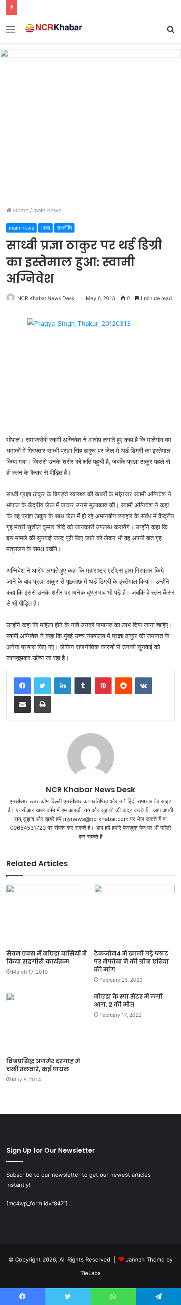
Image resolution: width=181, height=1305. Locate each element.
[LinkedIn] (62, 685)
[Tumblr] (83, 685)
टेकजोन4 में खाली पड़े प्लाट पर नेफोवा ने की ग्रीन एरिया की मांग (131, 961)
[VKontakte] (143, 685)
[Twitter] (42, 685)
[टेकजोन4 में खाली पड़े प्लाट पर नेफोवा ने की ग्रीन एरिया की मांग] (134, 915)
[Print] (42, 704)
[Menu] (10, 31)
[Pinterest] (103, 685)
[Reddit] (123, 685)
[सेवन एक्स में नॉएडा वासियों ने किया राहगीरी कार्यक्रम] (46, 915)
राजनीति (64, 228)
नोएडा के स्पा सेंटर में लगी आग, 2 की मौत (128, 1000)
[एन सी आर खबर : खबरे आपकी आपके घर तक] (54, 29)
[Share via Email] (22, 704)
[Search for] (170, 31)
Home (20, 210)
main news (47, 210)
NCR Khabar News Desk (46, 298)
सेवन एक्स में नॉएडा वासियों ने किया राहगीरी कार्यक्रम (46, 957)
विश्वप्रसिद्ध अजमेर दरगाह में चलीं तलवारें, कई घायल (43, 1065)
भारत (45, 228)
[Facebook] (22, 685)
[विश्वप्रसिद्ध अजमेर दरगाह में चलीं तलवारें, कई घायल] (46, 1023)
